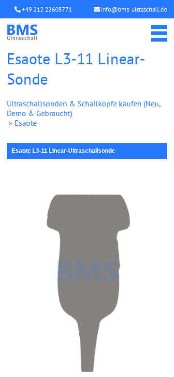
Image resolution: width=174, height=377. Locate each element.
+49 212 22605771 (47, 9)
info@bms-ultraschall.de (134, 9)
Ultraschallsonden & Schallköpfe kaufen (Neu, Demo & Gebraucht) (83, 108)
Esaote (25, 123)
